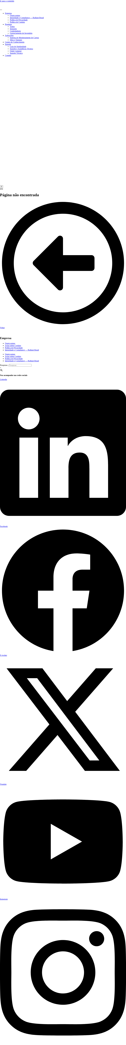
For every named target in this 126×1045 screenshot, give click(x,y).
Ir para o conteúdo (7, 1)
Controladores (15, 31)
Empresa (8, 13)
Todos (12, 27)
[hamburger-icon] (1, 9)
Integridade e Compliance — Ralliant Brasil (27, 18)
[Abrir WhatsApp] (120, 1039)
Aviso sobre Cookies (13, 346)
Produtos (8, 24)
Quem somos (15, 15)
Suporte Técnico (16, 53)
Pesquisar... (4, 365)
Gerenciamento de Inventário (21, 33)
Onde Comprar (16, 51)
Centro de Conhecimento (14, 42)
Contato (8, 55)
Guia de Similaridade (18, 46)
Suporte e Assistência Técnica (21, 49)
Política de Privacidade (19, 20)
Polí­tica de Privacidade (14, 348)
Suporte (8, 44)
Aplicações (9, 35)
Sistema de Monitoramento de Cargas (24, 38)
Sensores (13, 29)
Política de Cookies (17, 22)
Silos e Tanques (16, 40)
